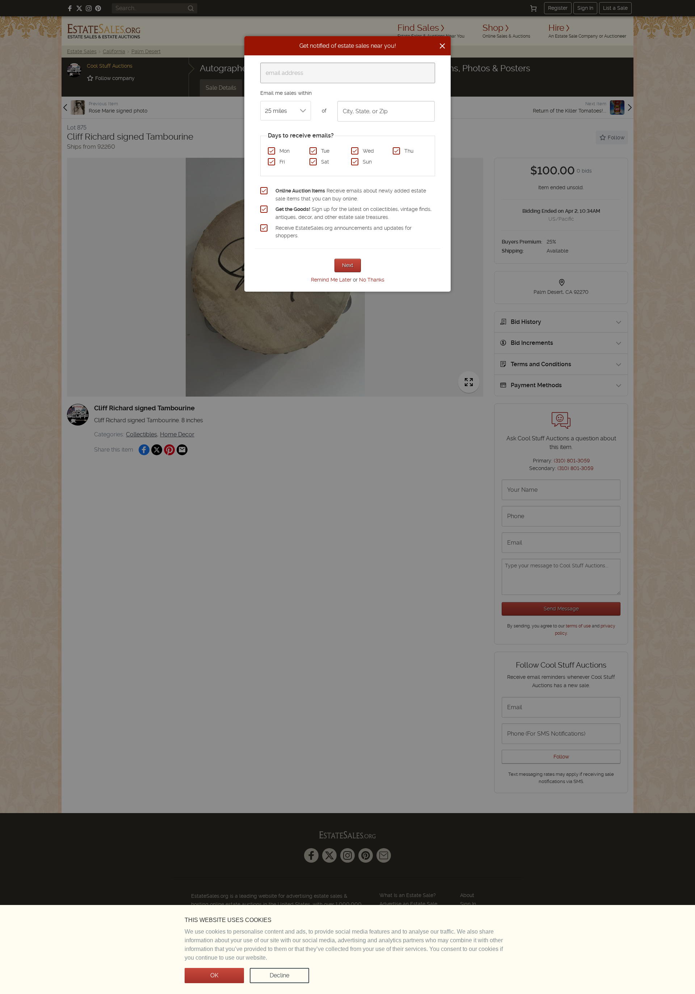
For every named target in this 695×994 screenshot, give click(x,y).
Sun (367, 162)
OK (214, 975)
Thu (408, 151)
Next (347, 265)
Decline (279, 975)
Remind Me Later (331, 280)
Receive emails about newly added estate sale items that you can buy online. (350, 195)
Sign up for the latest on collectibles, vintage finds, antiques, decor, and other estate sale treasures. (353, 213)
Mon (284, 151)
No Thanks (371, 280)
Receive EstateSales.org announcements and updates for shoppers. (343, 232)
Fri (282, 162)
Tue (325, 151)
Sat (325, 162)
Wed (368, 151)
